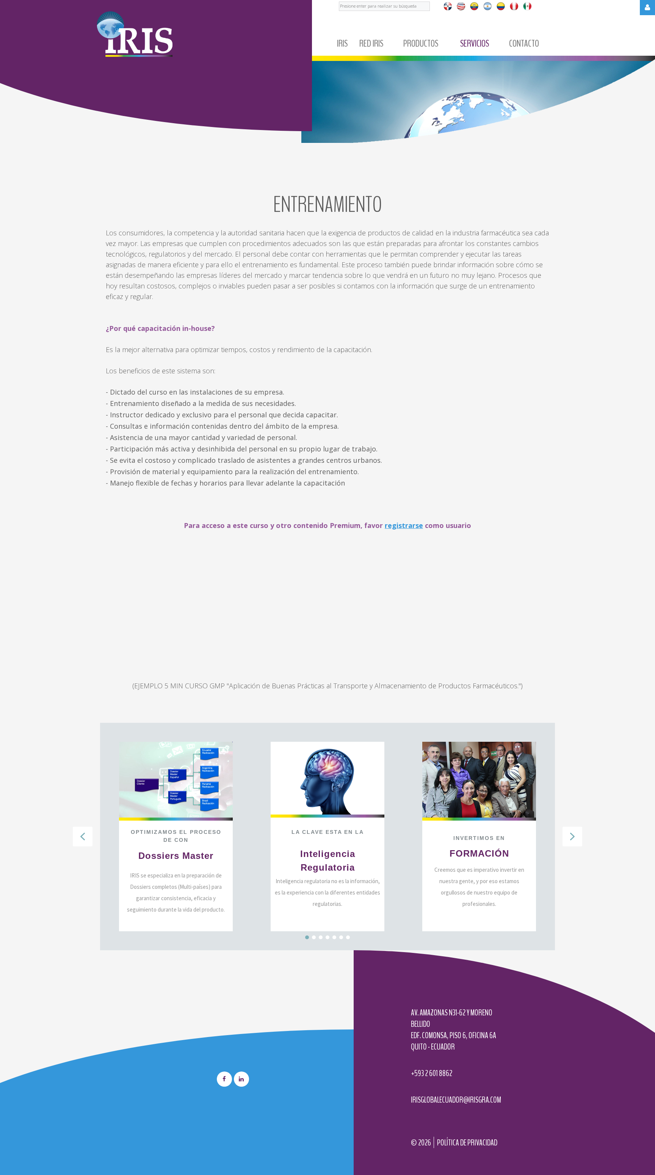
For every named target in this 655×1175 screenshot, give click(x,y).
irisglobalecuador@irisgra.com (456, 1100)
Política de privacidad (467, 1142)
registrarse (404, 525)
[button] (82, 836)
